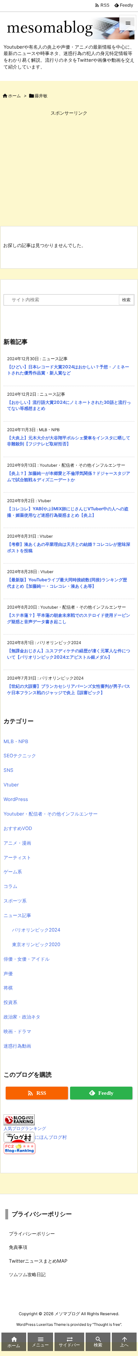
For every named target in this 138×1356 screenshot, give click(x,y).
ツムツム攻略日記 (27, 1274)
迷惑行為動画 (17, 1046)
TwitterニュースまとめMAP (38, 1261)
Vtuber (11, 784)
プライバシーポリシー (32, 1233)
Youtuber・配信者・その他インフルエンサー (51, 814)
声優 (8, 973)
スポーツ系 (15, 901)
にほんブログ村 (51, 1137)
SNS (8, 770)
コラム (10, 886)
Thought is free (107, 1324)
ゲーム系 (13, 871)
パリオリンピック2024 (36, 930)
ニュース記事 (17, 915)
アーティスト (17, 857)
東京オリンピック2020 (36, 944)
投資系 (10, 1002)
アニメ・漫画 (17, 843)
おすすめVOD (18, 828)
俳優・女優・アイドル (27, 959)
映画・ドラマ (17, 1031)
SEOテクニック (20, 755)
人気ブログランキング (25, 1128)
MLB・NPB (16, 741)
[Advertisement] (69, 168)
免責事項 (18, 1247)
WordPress (16, 799)
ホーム (14, 95)
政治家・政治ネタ (22, 1017)
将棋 (8, 987)
